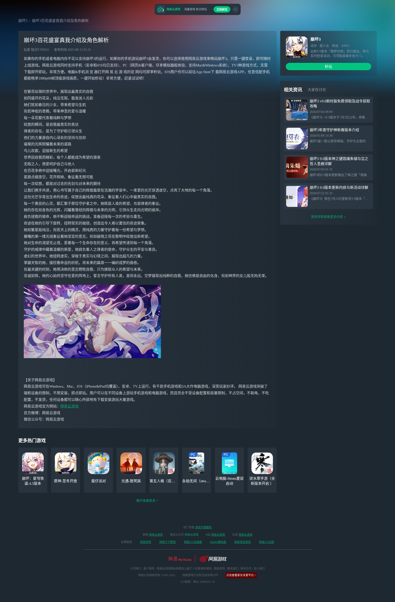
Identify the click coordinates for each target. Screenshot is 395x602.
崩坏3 (22, 21)
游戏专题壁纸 (203, 527)
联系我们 (232, 568)
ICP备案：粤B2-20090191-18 (198, 581)
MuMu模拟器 (218, 542)
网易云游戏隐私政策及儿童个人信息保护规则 (184, 568)
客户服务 (149, 568)
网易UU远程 (266, 542)
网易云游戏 (69, 406)
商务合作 (245, 568)
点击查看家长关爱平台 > (241, 575)
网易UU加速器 (193, 542)
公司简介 (135, 568)
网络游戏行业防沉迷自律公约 (200, 575)
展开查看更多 (145, 500)
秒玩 (328, 67)
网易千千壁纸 (167, 542)
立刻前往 (221, 9)
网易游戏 (145, 542)
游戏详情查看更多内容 (327, 216)
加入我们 (259, 568)
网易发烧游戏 (242, 542)
